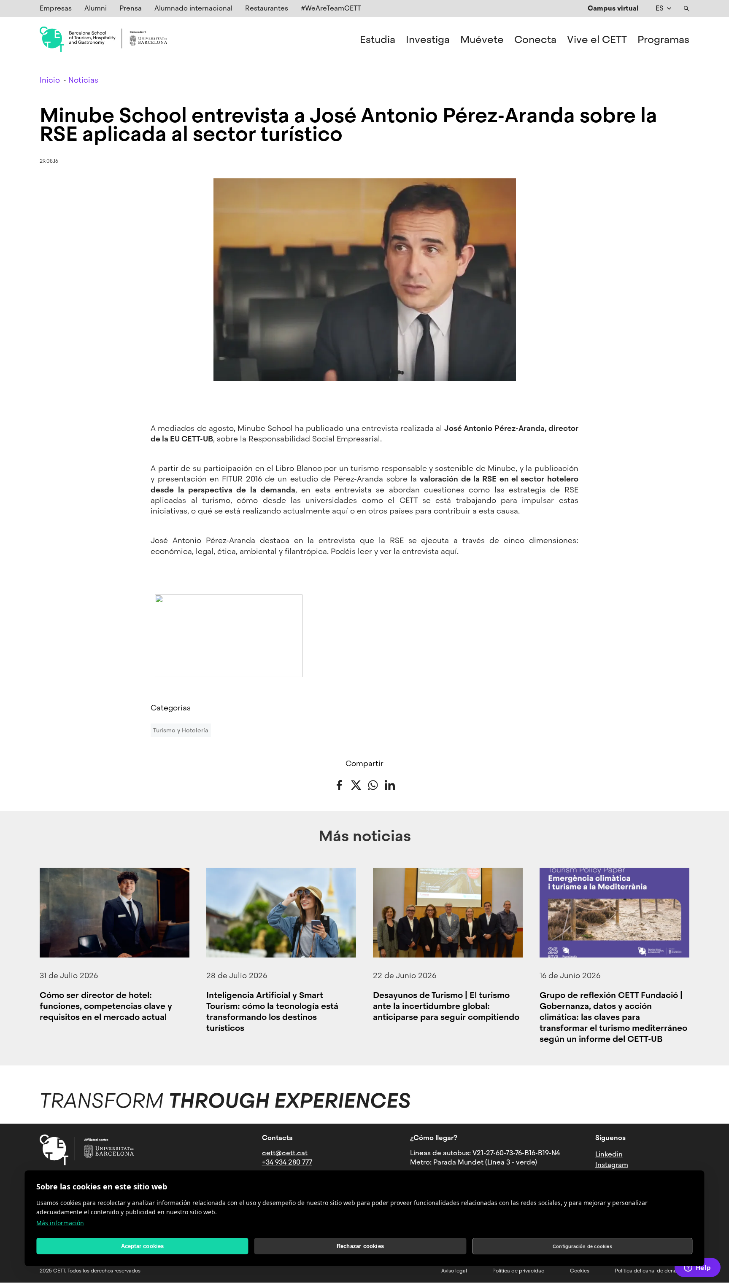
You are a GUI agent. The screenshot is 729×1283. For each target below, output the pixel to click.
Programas (663, 39)
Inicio (50, 80)
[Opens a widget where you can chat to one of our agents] (697, 1268)
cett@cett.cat (285, 1153)
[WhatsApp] (373, 784)
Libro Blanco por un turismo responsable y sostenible (374, 468)
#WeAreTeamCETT (331, 8)
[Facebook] (339, 784)
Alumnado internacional (193, 8)
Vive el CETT (597, 39)
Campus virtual (613, 8)
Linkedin (609, 1154)
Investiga (428, 39)
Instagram (611, 1164)
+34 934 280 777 (287, 1162)
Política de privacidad (518, 1270)
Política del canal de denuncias (652, 1270)
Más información (60, 1223)
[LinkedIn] (390, 784)
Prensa (130, 8)
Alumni (95, 8)
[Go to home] (103, 40)
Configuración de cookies (582, 1246)
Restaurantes (266, 8)
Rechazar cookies (360, 1246)
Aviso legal (454, 1270)
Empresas (56, 8)
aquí (449, 551)
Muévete (482, 39)
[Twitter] (356, 784)
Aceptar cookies (142, 1246)
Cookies (579, 1270)
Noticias (83, 80)
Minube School (265, 428)
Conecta (535, 39)
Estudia (377, 39)
